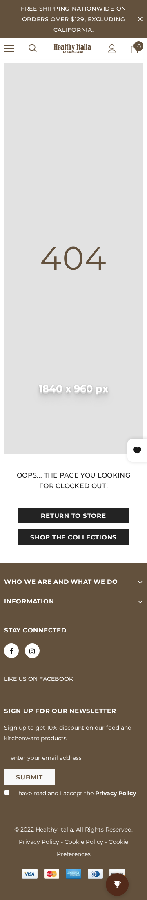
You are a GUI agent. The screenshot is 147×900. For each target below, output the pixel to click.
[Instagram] (32, 650)
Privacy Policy (115, 793)
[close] (140, 19)
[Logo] (72, 49)
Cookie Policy (84, 841)
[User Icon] (112, 48)
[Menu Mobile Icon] (9, 48)
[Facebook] (11, 650)
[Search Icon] (33, 48)
